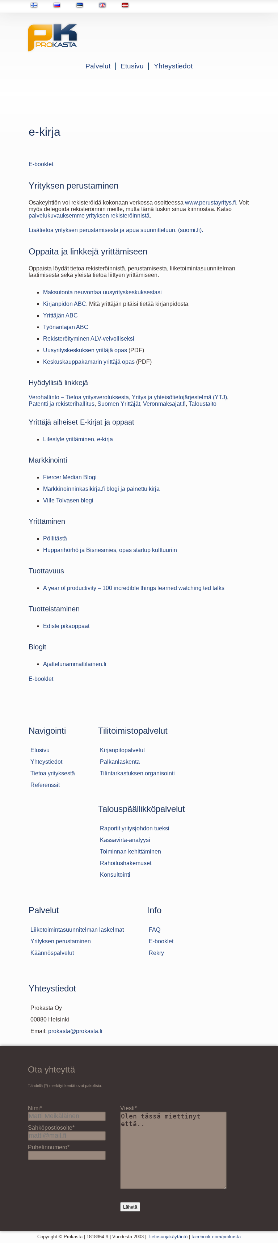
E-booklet (41, 164)
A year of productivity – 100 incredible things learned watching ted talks (133, 588)
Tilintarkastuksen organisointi (137, 773)
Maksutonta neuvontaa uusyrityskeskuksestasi (102, 292)
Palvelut (97, 66)
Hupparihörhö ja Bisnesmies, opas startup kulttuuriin (110, 550)
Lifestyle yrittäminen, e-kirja (78, 439)
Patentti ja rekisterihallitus (61, 404)
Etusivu (132, 66)
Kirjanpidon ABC (64, 304)
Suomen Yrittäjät (118, 404)
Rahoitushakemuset (125, 863)
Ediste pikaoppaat (66, 626)
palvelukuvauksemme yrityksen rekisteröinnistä (89, 215)
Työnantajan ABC (65, 327)
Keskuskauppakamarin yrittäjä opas (89, 362)
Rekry (156, 953)
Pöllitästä (55, 538)
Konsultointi (115, 875)
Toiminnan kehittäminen (130, 851)
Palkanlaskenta (120, 762)
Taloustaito (202, 404)
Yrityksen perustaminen (60, 941)
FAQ (154, 930)
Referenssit (45, 785)
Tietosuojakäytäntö (168, 1236)
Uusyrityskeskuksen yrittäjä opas (85, 350)
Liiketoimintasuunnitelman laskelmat (77, 930)
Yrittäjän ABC (60, 315)
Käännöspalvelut (52, 953)
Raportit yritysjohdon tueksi (134, 828)
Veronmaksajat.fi (164, 404)
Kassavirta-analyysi (125, 840)
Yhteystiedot (173, 66)
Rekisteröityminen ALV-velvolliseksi (88, 339)
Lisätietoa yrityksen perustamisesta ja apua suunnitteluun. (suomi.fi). (116, 230)
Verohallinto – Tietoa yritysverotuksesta (79, 397)
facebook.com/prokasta (216, 1236)
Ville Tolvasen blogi (68, 500)
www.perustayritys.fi (210, 202)
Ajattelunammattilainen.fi (74, 664)
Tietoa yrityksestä (52, 773)
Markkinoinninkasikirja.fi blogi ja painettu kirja (101, 489)
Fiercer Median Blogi (70, 477)
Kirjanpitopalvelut (122, 750)
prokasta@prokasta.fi (75, 1031)
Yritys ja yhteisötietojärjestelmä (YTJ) (179, 397)
